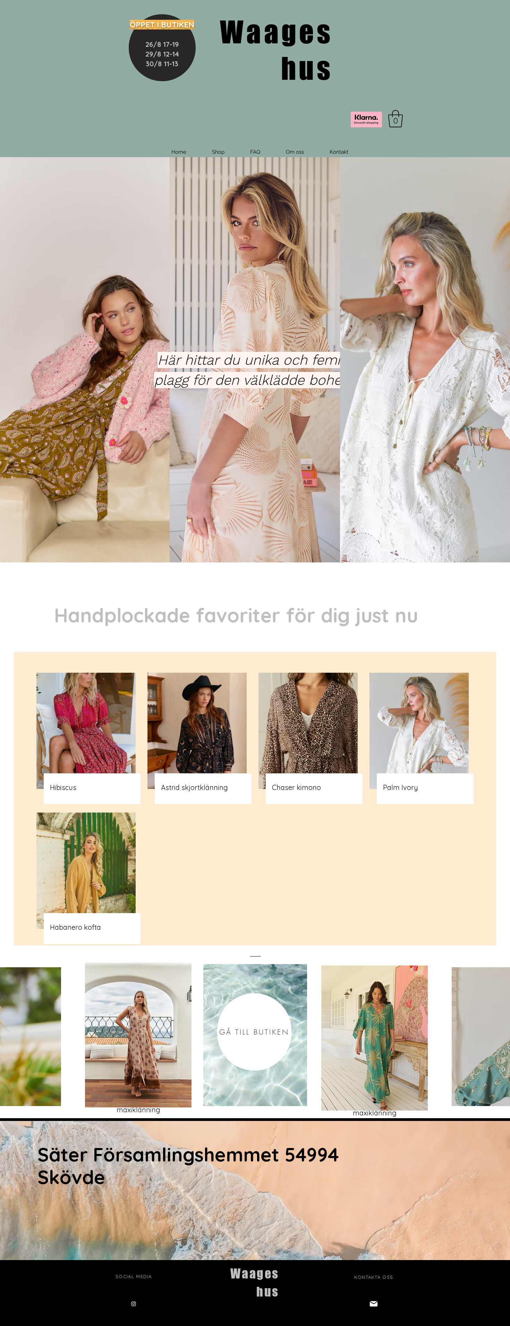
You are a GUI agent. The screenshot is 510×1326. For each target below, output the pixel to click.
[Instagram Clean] (133, 1304)
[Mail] (373, 1303)
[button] (395, 118)
